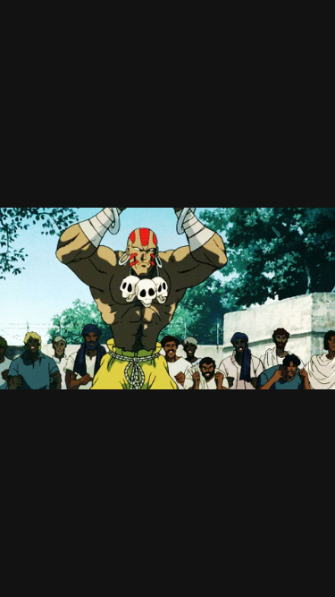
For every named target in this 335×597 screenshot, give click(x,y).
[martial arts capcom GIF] (167, 298)
